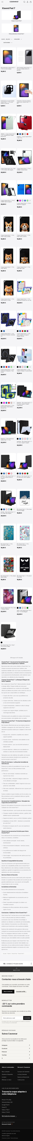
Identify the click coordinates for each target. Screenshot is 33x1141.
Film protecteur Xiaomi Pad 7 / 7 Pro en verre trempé (8, 68)
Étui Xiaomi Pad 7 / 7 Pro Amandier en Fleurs (7, 544)
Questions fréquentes (7, 1074)
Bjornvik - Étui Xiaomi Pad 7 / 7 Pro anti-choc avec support (24, 476)
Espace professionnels (23, 1077)
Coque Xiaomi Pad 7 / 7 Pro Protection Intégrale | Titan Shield (7, 371)
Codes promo (21, 1079)
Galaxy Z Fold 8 (6, 1112)
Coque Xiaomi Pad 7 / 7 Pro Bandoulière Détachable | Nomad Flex (7, 407)
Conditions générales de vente (9, 1133)
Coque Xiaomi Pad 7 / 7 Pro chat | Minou (7, 267)
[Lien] (2, 2)
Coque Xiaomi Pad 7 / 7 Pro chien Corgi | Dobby (7, 236)
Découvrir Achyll (7, 1124)
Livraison (4, 1077)
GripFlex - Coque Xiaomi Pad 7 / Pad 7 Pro (24, 137)
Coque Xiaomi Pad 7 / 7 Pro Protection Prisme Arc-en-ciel (24, 299)
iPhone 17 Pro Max (6, 1099)
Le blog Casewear (22, 1074)
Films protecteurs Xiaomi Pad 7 (16, 33)
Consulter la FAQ (21, 991)
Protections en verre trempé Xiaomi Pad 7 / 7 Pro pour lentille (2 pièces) (7, 102)
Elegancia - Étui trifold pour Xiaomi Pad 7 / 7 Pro (7, 439)
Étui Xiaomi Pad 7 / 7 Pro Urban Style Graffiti (8, 576)
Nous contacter (8, 991)
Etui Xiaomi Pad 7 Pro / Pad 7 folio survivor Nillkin (8, 645)
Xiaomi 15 (4, 1107)
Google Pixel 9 (5, 1104)
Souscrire (27, 1018)
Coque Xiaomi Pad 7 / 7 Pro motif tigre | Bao (23, 267)
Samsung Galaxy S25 (7, 1102)
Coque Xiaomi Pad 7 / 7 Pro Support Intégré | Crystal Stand (24, 370)
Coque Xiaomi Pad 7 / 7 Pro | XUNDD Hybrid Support (8, 201)
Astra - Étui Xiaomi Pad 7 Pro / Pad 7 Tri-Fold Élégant (24, 611)
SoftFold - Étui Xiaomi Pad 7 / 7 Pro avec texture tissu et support (8, 477)
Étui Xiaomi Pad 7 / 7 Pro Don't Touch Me (24, 576)
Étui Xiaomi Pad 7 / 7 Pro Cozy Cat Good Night (24, 510)
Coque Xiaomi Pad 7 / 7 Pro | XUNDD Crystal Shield (24, 169)
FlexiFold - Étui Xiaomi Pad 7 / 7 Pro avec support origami (24, 442)
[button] (17, 134)
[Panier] (30, 2)
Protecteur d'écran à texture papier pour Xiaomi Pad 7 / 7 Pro (24, 102)
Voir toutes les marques (9, 1116)
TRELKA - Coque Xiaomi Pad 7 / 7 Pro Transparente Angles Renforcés (8, 135)
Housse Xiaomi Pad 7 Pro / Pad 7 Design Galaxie (8, 608)
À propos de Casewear (23, 1071)
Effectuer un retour (6, 1079)
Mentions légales (6, 1135)
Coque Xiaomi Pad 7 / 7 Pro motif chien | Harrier (23, 236)
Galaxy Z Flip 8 (5, 1109)
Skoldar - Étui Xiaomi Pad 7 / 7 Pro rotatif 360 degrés (8, 512)
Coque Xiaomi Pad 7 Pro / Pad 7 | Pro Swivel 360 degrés (8, 169)
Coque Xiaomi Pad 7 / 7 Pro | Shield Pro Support (24, 204)
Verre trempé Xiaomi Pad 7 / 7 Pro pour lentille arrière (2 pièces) (24, 69)
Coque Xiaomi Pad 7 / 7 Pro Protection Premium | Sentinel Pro (8, 335)
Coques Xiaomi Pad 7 (16, 20)
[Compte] (27, 2)
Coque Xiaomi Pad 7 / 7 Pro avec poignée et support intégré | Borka (23, 335)
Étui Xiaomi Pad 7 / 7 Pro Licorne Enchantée (23, 544)
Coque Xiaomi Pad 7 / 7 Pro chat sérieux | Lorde (7, 299)
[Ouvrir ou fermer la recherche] (24, 2)
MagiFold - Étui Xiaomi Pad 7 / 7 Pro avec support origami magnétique (24, 404)
